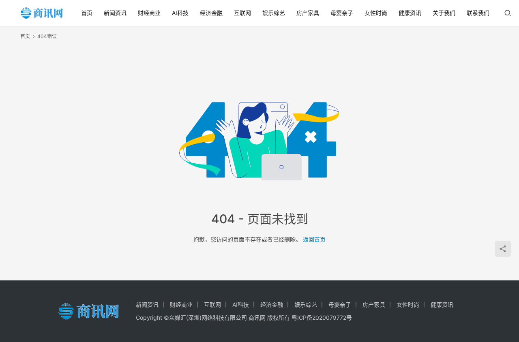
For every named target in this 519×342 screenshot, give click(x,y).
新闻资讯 (115, 12)
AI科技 (180, 12)
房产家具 (307, 12)
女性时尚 (376, 12)
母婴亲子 (341, 12)
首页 (86, 12)
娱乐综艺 (273, 12)
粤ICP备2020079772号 (322, 317)
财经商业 (149, 12)
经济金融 (211, 12)
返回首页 (314, 239)
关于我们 (444, 12)
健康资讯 (410, 12)
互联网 (242, 12)
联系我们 (478, 12)
